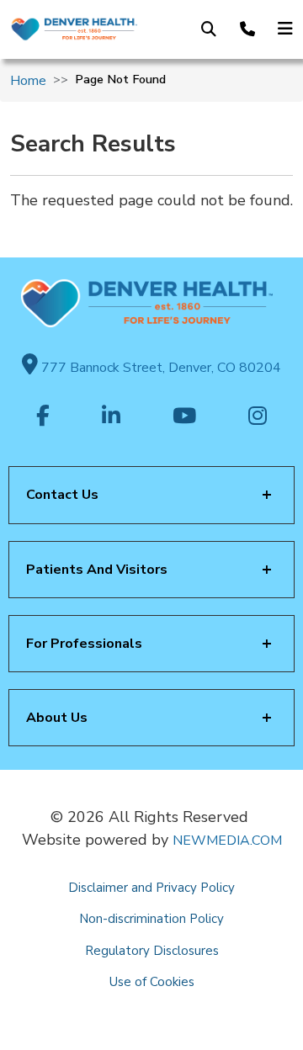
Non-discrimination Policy (151, 918)
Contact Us (62, 494)
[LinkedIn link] (111, 417)
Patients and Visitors (96, 569)
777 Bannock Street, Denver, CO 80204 (159, 367)
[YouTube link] (184, 417)
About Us (57, 717)
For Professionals (84, 643)
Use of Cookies (151, 981)
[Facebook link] (42, 417)
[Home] (73, 29)
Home (28, 81)
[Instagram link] (258, 417)
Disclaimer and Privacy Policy (151, 887)
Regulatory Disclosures (152, 950)
